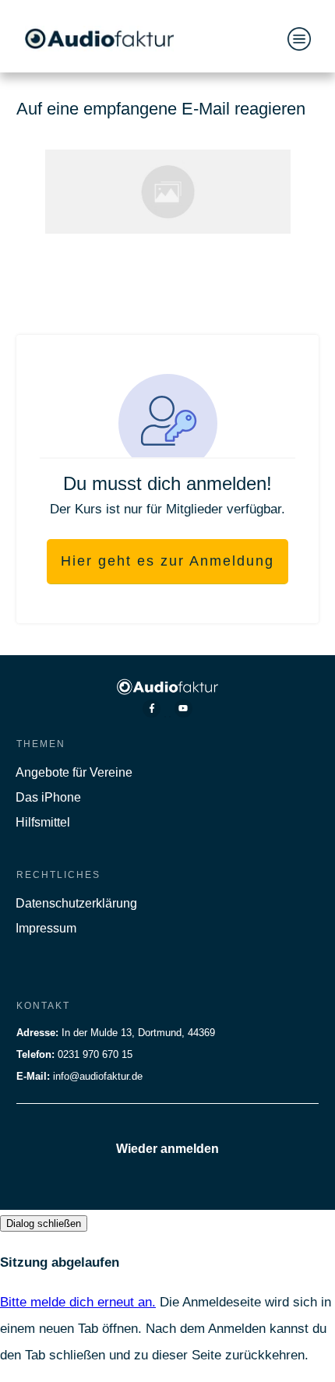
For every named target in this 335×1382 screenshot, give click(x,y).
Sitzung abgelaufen (59, 1262)
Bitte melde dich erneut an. (78, 1302)
